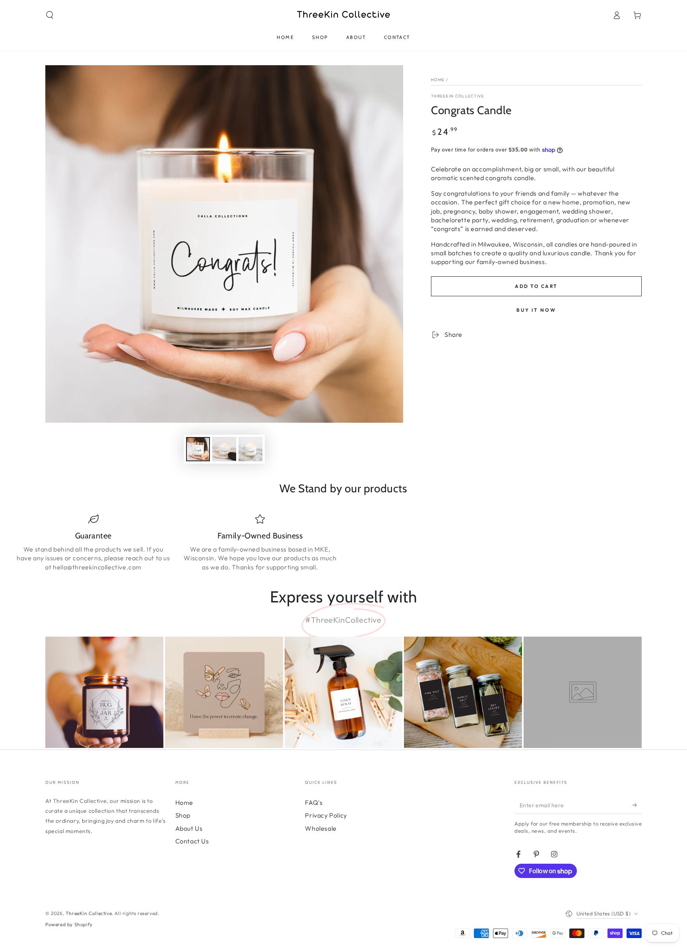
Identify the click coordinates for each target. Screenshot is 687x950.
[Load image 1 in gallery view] (198, 449)
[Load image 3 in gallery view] (250, 449)
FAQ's (313, 802)
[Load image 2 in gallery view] (224, 449)
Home (437, 79)
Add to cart (536, 286)
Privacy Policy (326, 815)
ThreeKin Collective (458, 96)
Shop (182, 815)
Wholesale (320, 828)
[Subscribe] (637, 805)
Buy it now (536, 310)
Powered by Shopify (69, 924)
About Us (189, 828)
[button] (49, 15)
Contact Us (192, 841)
